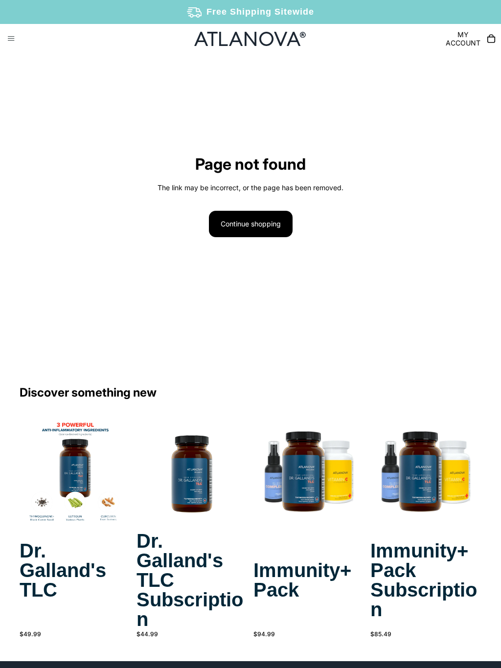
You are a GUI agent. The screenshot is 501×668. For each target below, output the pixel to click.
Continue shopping (251, 224)
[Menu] (11, 38)
